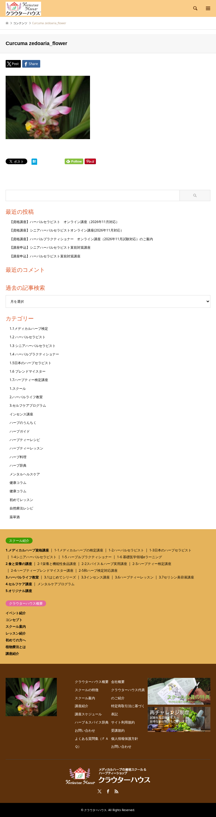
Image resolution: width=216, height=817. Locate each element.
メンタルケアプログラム (56, 584)
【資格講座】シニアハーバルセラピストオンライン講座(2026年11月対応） (67, 230)
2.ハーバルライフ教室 (26, 397)
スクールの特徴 (86, 689)
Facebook (108, 791)
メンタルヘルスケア (25, 474)
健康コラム (18, 482)
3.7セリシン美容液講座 (176, 577)
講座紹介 (12, 653)
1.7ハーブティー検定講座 (29, 379)
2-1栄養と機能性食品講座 (56, 563)
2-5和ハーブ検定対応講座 (98, 570)
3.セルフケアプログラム (28, 405)
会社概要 (118, 681)
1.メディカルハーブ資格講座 (27, 550)
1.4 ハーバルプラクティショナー (34, 354)
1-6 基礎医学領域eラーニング (139, 557)
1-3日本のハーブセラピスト (170, 550)
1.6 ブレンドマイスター (28, 371)
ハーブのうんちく (23, 422)
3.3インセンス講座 (95, 577)
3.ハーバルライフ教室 (22, 577)
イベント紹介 (16, 613)
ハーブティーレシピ (25, 439)
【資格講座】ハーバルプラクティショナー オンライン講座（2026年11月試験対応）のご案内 (81, 239)
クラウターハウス (95, 810)
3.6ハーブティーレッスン (134, 577)
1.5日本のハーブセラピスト (30, 362)
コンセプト (14, 619)
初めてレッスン (21, 499)
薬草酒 (15, 517)
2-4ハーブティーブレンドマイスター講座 (42, 570)
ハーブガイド (20, 431)
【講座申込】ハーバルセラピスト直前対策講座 (45, 256)
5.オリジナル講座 (19, 590)
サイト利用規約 (123, 722)
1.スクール (18, 388)
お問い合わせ (85, 730)
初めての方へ (16, 640)
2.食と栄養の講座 (19, 563)
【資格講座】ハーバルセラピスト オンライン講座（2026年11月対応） (64, 221)
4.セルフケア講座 (19, 584)
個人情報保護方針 (124, 738)
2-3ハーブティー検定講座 (151, 563)
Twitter (100, 791)
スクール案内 (16, 626)
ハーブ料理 (18, 457)
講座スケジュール (88, 714)
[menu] (207, 8)
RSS (116, 791)
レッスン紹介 (16, 633)
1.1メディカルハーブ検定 (29, 328)
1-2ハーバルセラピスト (126, 550)
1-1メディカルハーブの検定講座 (78, 550)
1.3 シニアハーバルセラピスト (33, 345)
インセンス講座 (21, 414)
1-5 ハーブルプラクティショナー (87, 557)
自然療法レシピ (21, 508)
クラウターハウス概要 (92, 681)
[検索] (194, 8)
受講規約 (118, 730)
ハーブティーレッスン (26, 448)
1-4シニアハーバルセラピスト (34, 557)
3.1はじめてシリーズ (60, 577)
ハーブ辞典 (18, 465)
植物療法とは (16, 646)
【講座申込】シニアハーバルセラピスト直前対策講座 (50, 247)
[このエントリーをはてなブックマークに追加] (34, 163)
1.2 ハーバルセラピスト (28, 337)
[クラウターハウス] (23, 8)
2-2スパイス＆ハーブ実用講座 (104, 563)
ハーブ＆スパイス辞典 (92, 722)
